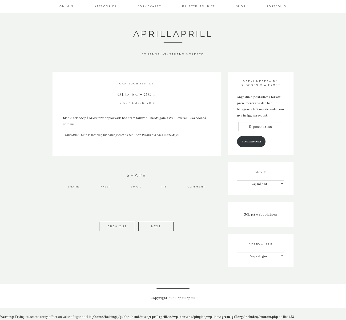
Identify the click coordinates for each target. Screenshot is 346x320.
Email (136, 186)
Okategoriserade (136, 83)
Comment (196, 186)
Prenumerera (251, 141)
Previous (117, 226)
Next (156, 226)
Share (74, 186)
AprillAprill (173, 34)
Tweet (105, 186)
